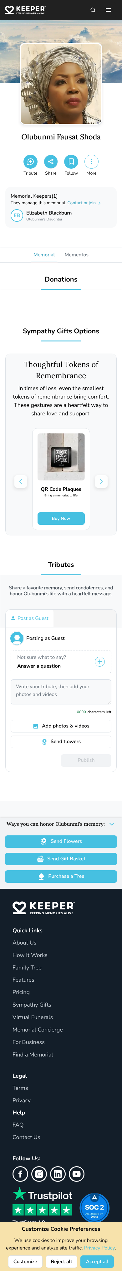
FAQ (18, 1125)
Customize (25, 1261)
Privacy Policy (99, 1247)
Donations (61, 279)
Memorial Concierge (38, 1030)
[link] (61, 479)
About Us (24, 943)
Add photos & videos (65, 725)
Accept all (97, 1261)
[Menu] (108, 9)
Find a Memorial (33, 1055)
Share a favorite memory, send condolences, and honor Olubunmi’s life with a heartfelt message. (61, 591)
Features (23, 980)
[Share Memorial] (51, 162)
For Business (29, 1042)
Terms (20, 1088)
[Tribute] (30, 162)
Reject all (61, 1261)
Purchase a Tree (66, 876)
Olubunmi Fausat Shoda (60, 137)
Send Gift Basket (66, 858)
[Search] (93, 9)
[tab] (29, 618)
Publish (86, 760)
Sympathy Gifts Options (61, 331)
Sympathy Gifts (32, 1005)
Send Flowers (66, 841)
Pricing (21, 992)
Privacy (22, 1100)
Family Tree (27, 968)
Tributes (61, 564)
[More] (91, 162)
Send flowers (66, 741)
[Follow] (71, 162)
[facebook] (20, 1174)
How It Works (30, 955)
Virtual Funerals (33, 1017)
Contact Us (26, 1137)
